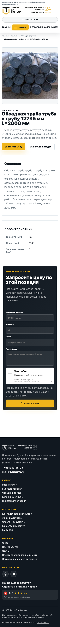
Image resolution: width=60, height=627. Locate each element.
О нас (5, 542)
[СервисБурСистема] (26, 10)
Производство (10, 546)
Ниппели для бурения (14, 500)
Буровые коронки (12, 488)
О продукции (36, 27)
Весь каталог (9, 484)
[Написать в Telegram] (13, 574)
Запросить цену (13, 146)
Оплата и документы (13, 521)
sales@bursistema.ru (10, 5)
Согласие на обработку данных (19, 559)
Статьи (6, 551)
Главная (6, 27)
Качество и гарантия (13, 525)
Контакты (7, 530)
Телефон (10, 324)
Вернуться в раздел (40, 146)
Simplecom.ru (43, 622)
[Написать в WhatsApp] (5, 574)
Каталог (14, 36)
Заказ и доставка (12, 517)
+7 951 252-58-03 (30, 20)
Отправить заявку (30, 403)
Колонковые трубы (12, 496)
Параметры (11, 349)
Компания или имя (14, 312)
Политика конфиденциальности (20, 555)
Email (8, 337)
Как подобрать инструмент (17, 513)
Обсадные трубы (28, 36)
